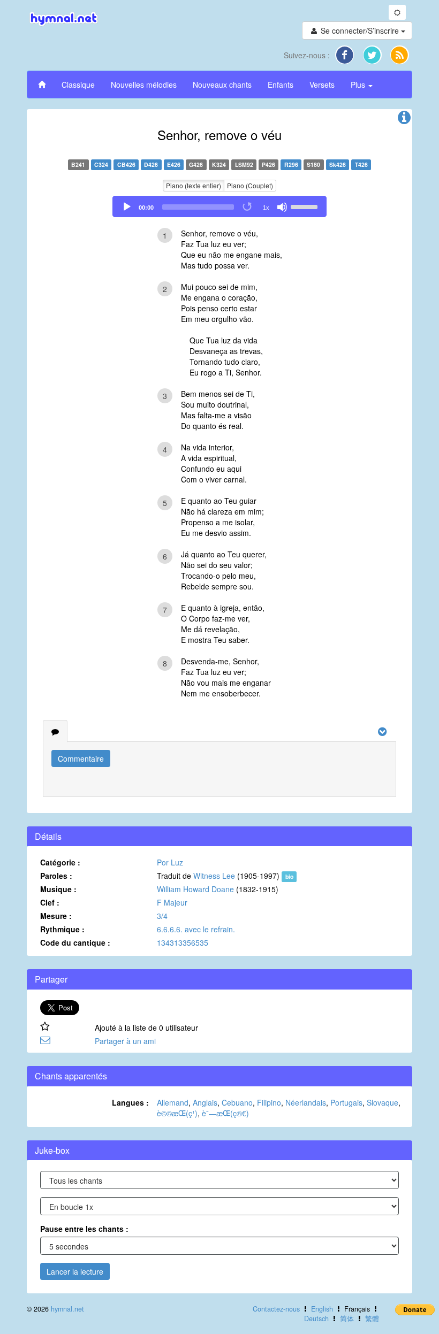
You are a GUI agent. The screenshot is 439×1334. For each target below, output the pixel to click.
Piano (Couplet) (250, 185)
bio (289, 876)
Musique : (58, 889)
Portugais (346, 1102)
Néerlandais (305, 1102)
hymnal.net (67, 1309)
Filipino (269, 1102)
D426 (151, 164)
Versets (322, 84)
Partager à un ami (125, 1041)
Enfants (280, 84)
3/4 (162, 915)
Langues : (130, 1102)
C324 (101, 164)
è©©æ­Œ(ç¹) (177, 1113)
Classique (78, 84)
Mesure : (56, 915)
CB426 (126, 164)
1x (266, 207)
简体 (347, 1318)
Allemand (172, 1102)
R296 (291, 164)
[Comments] (55, 731)
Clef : (49, 902)
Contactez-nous (276, 1309)
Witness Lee (214, 875)
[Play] (127, 207)
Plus (359, 84)
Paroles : (56, 875)
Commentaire (81, 758)
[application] (219, 206)
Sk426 (337, 164)
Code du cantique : (75, 942)
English (322, 1309)
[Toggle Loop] (248, 207)
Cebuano (237, 1102)
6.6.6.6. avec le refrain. (196, 929)
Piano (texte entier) (193, 185)
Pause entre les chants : (84, 1228)
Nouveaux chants (222, 84)
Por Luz (170, 862)
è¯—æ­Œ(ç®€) (225, 1113)
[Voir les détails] (404, 119)
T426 (361, 164)
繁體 (372, 1318)
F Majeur (172, 902)
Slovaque (382, 1102)
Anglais (205, 1102)
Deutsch (316, 1318)
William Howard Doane (195, 889)
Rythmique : (62, 929)
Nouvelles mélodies (144, 84)
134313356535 (182, 942)
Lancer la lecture (75, 1271)
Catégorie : (60, 862)
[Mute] (282, 207)
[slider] (306, 206)
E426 (173, 164)
